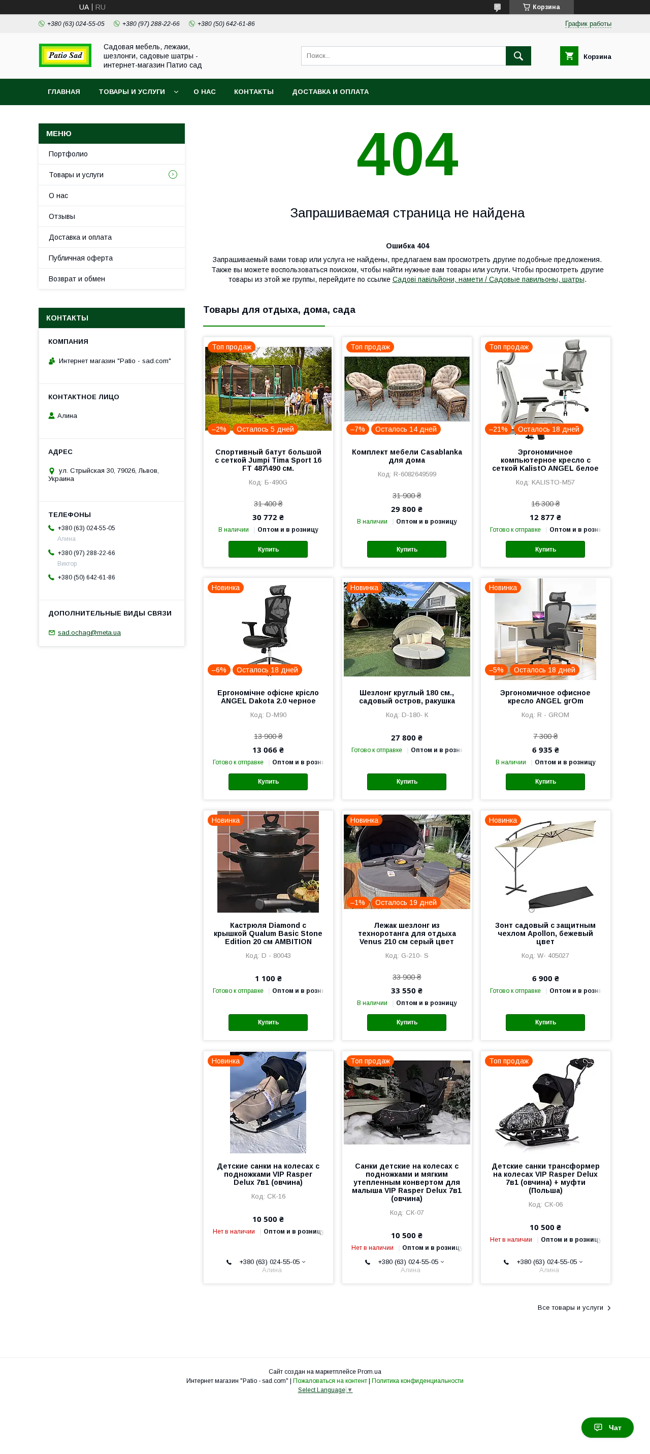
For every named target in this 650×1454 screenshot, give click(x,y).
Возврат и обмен (77, 279)
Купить (268, 549)
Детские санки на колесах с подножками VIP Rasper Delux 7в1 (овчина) (268, 1174)
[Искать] (518, 56)
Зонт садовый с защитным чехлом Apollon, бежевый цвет (545, 933)
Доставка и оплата (330, 91)
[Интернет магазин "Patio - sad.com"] (65, 64)
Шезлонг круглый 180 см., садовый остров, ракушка (407, 697)
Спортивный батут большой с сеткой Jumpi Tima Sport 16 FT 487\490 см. (268, 460)
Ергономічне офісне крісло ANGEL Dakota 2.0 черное (268, 697)
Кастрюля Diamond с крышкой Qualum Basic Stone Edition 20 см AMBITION (268, 933)
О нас (204, 91)
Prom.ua (369, 1371)
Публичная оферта (81, 258)
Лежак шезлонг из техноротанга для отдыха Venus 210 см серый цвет (407, 933)
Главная (64, 91)
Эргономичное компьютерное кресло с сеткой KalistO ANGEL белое (545, 460)
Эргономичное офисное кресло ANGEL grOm (545, 697)
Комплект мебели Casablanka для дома (407, 456)
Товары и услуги (132, 91)
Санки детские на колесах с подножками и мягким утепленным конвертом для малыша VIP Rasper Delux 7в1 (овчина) (407, 1182)
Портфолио (68, 154)
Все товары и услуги (570, 1307)
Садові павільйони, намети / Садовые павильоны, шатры (488, 279)
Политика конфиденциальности (418, 1380)
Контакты (254, 91)
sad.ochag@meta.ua (89, 632)
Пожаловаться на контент (330, 1380)
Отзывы (62, 216)
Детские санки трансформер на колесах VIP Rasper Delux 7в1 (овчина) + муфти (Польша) (546, 1178)
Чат (615, 1428)
